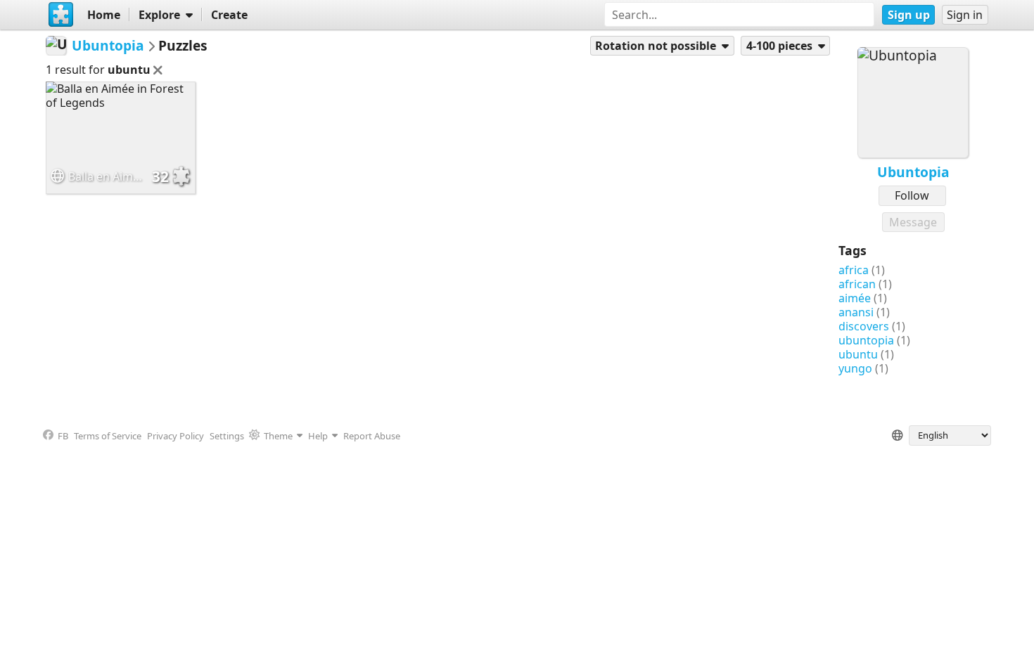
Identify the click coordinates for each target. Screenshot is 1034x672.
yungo (855, 368)
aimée (854, 298)
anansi (856, 312)
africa (853, 270)
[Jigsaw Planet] (60, 15)
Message (913, 222)
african (857, 284)
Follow (912, 195)
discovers (863, 326)
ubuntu (858, 354)
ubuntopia (866, 340)
